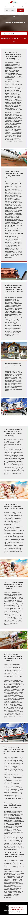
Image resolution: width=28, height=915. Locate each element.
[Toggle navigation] (25, 3)
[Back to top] (24, 911)
